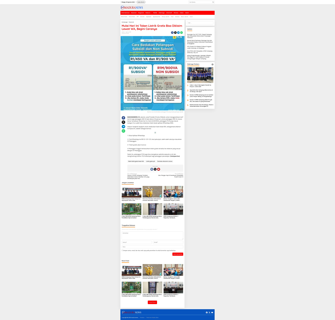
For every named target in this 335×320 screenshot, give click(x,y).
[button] (213, 2)
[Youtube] (158, 169)
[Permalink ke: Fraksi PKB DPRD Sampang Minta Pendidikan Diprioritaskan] (131, 209)
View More (152, 302)
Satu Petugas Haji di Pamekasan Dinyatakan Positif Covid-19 (170, 175)
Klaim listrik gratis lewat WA (136, 161)
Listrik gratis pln (150, 161)
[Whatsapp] (181, 32)
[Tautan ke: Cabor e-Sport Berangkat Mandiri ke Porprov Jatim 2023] (200, 75)
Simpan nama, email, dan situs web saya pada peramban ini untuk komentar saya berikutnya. (149, 250)
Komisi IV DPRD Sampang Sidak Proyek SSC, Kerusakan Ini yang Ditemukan (201, 100)
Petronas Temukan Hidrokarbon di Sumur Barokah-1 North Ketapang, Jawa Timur (152, 199)
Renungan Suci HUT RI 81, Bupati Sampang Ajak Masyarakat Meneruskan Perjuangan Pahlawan (199, 36)
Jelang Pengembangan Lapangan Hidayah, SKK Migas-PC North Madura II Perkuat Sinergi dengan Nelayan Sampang (199, 57)
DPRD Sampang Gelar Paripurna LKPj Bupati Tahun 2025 (131, 199)
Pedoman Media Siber (152, 317)
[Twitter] (155, 169)
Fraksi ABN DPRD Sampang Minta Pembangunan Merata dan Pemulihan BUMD (152, 217)
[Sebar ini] (172, 32)
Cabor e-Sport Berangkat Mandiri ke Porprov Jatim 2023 (200, 85)
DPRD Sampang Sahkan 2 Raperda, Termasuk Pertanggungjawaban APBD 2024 (173, 217)
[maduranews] (131, 7)
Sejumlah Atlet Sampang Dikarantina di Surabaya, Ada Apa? (201, 90)
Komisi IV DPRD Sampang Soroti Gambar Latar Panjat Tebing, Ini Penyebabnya (201, 95)
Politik (127, 33)
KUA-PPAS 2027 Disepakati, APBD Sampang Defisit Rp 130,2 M (199, 51)
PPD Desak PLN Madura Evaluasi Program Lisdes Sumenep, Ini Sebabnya (199, 47)
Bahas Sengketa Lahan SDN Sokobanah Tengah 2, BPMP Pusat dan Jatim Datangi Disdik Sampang (173, 199)
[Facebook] (151, 169)
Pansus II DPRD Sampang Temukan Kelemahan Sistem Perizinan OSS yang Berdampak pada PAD (138, 176)
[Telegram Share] (178, 32)
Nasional (124, 33)
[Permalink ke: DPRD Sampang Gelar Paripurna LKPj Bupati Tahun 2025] (131, 191)
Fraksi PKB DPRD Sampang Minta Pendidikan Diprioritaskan (131, 216)
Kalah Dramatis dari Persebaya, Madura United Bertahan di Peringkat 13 (201, 105)
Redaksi (142, 317)
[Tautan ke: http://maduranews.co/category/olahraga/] (212, 64)
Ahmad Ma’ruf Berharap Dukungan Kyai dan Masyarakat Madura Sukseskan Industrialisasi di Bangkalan (200, 42)
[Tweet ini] (175, 32)
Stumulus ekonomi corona (164, 161)
